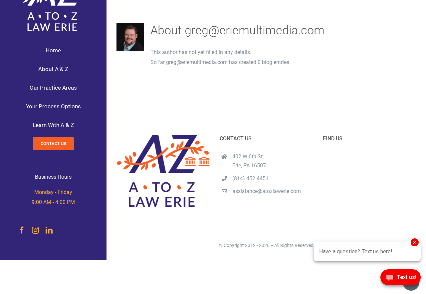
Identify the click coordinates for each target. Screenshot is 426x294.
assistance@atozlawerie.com (266, 191)
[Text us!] (400, 279)
